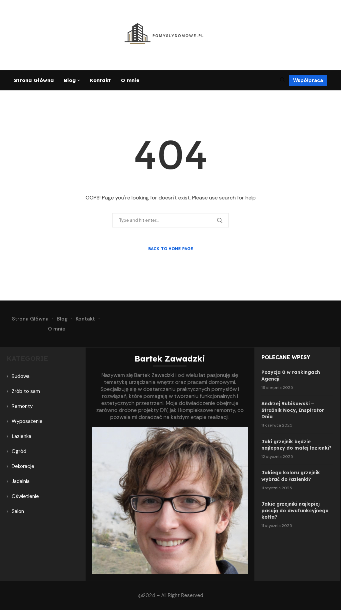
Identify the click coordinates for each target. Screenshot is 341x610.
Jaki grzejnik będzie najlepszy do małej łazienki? (296, 445)
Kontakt (100, 80)
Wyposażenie (27, 421)
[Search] (282, 80)
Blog (70, 80)
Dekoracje (23, 466)
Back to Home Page (170, 248)
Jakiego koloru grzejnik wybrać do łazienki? (290, 476)
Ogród (19, 451)
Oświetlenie (25, 496)
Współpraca (308, 80)
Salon (18, 511)
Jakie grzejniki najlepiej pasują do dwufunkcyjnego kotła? (295, 510)
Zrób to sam (26, 391)
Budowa (21, 376)
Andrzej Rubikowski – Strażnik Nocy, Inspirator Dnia (292, 410)
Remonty (22, 406)
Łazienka (21, 436)
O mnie (130, 80)
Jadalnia (21, 481)
